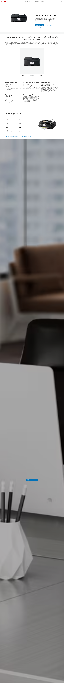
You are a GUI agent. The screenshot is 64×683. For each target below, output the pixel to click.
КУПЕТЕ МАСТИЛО (49, 25)
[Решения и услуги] (48, 4)
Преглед (2, 32)
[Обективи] (32, 4)
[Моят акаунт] (62, 1)
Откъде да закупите (39, 25)
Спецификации (7, 32)
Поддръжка (13, 32)
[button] (23, 75)
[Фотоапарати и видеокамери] (27, 4)
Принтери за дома (38, 12)
